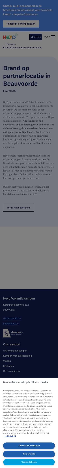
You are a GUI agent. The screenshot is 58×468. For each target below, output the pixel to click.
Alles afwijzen (29, 454)
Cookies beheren (29, 462)
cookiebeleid (10, 436)
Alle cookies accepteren (29, 445)
